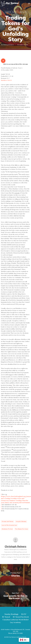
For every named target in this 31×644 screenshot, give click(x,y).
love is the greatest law (9, 525)
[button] (29, 3)
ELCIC (23, 614)
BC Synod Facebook (21, 617)
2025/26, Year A (11, 12)
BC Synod (6, 617)
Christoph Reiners (8, 44)
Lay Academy (15, 622)
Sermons (23, 12)
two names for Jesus (21, 529)
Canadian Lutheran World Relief (15, 620)
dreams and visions (7, 521)
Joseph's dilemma (21, 521)
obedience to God (7, 529)
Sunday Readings (11, 614)
